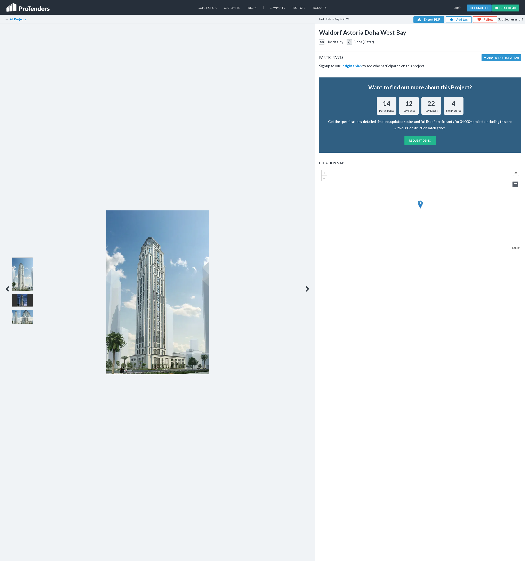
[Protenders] (28, 5)
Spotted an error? (510, 19)
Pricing (252, 7)
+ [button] (324, 173)
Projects (298, 7)
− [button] (324, 178)
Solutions (206, 7)
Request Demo (505, 7)
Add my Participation (503, 57)
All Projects (18, 19)
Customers (232, 7)
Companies (277, 7)
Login (457, 7)
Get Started (479, 7)
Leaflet (516, 247)
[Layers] (516, 173)
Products (319, 7)
